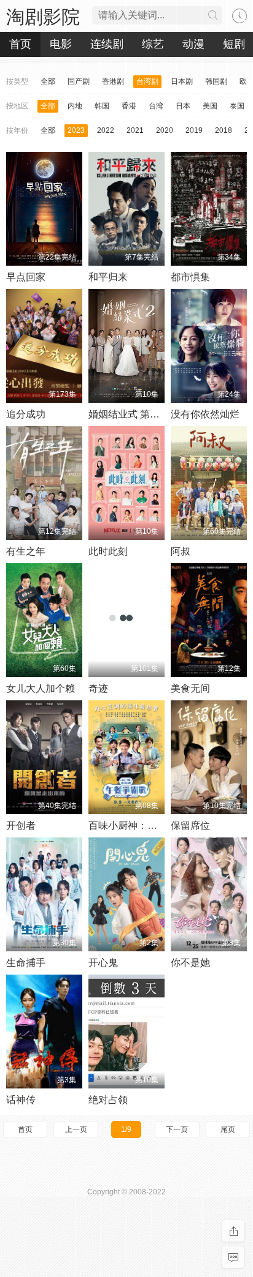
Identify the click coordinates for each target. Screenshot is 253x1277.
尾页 (227, 1129)
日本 (183, 106)
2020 (164, 130)
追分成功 (25, 414)
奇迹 (98, 688)
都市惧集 (190, 277)
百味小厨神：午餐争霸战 (142, 825)
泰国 (237, 106)
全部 (48, 81)
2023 (76, 130)
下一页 (177, 1129)
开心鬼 (103, 962)
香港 (129, 106)
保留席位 (190, 825)
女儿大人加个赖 (40, 688)
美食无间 (190, 688)
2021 (135, 130)
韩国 (102, 106)
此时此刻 (108, 551)
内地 (75, 106)
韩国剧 (216, 81)
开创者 (21, 825)
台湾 (156, 106)
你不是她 (190, 962)
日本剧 (182, 81)
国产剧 (79, 81)
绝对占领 (108, 1100)
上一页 (76, 1129)
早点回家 (25, 277)
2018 (223, 130)
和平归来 (108, 277)
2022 (105, 130)
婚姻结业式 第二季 (128, 414)
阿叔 (180, 551)
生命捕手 (25, 962)
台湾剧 (147, 81)
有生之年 (25, 551)
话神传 (21, 1100)
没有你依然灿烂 (205, 414)
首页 (25, 1129)
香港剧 (113, 81)
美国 (210, 106)
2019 (194, 130)
